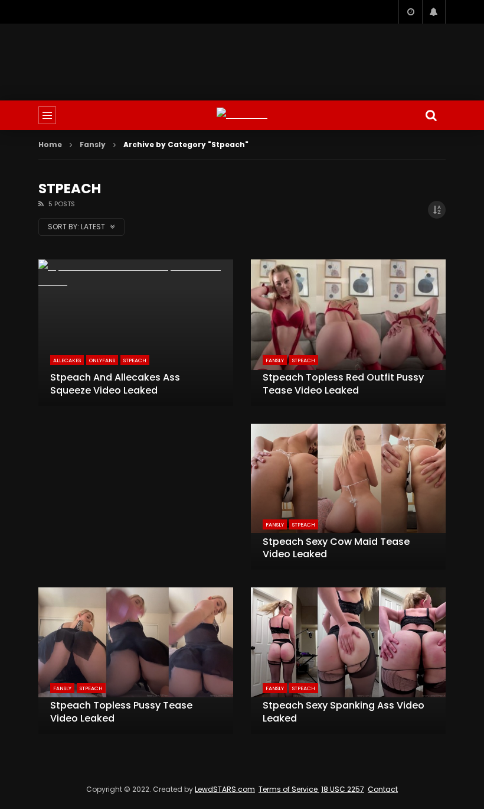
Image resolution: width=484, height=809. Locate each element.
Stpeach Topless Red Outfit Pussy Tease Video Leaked (343, 384)
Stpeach (134, 360)
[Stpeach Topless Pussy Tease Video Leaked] (135, 660)
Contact (383, 789)
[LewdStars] (242, 115)
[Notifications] (434, 12)
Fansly (93, 144)
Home (50, 144)
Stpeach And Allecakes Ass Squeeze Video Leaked (115, 384)
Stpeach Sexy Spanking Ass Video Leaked (343, 711)
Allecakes (67, 360)
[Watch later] (410, 12)
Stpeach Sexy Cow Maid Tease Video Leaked (336, 548)
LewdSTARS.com (225, 789)
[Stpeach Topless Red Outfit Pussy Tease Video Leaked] (348, 332)
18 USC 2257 (342, 789)
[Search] (431, 115)
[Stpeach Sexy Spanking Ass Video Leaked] (348, 660)
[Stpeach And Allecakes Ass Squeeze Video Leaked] (135, 332)
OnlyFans (102, 360)
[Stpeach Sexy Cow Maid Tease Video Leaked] (348, 497)
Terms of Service (289, 789)
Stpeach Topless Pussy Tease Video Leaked (121, 711)
